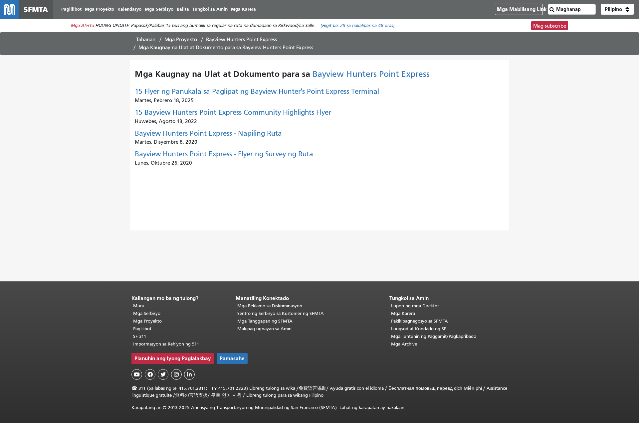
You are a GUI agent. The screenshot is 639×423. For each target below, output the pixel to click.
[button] (617, 9)
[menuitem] (71, 9)
